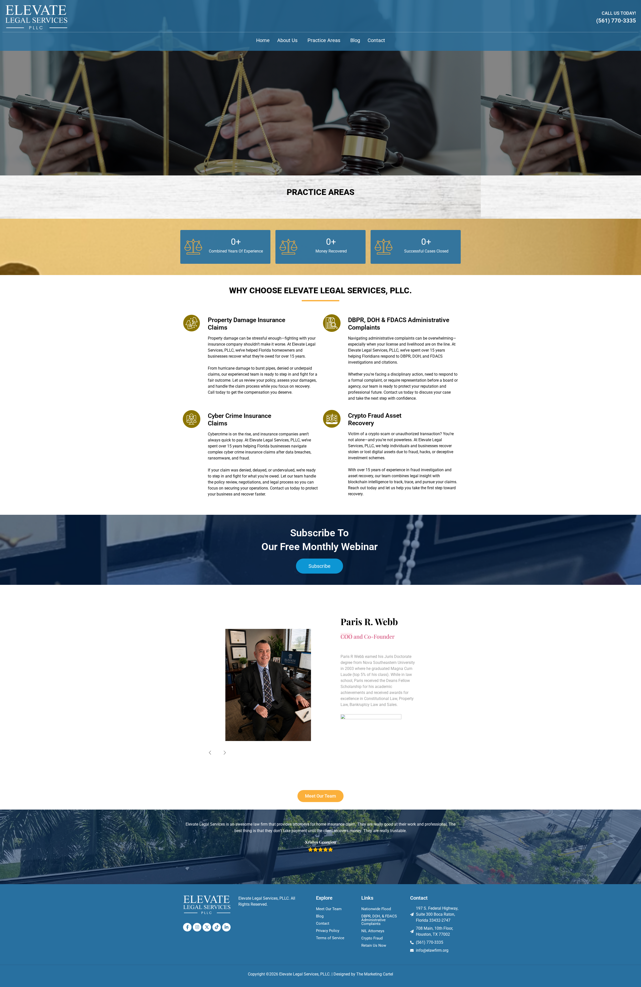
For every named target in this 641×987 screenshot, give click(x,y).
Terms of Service (330, 938)
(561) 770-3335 (616, 21)
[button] (288, 40)
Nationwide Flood (376, 909)
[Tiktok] (216, 927)
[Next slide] (224, 752)
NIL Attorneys (372, 931)
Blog (355, 40)
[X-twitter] (207, 927)
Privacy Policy (327, 930)
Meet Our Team (329, 909)
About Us (287, 40)
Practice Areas (323, 40)
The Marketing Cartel (374, 974)
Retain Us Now (373, 945)
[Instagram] (197, 927)
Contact (376, 40)
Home (263, 40)
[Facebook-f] (187, 927)
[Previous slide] (210, 752)
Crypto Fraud (372, 938)
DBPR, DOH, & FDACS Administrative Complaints (379, 920)
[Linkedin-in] (226, 927)
